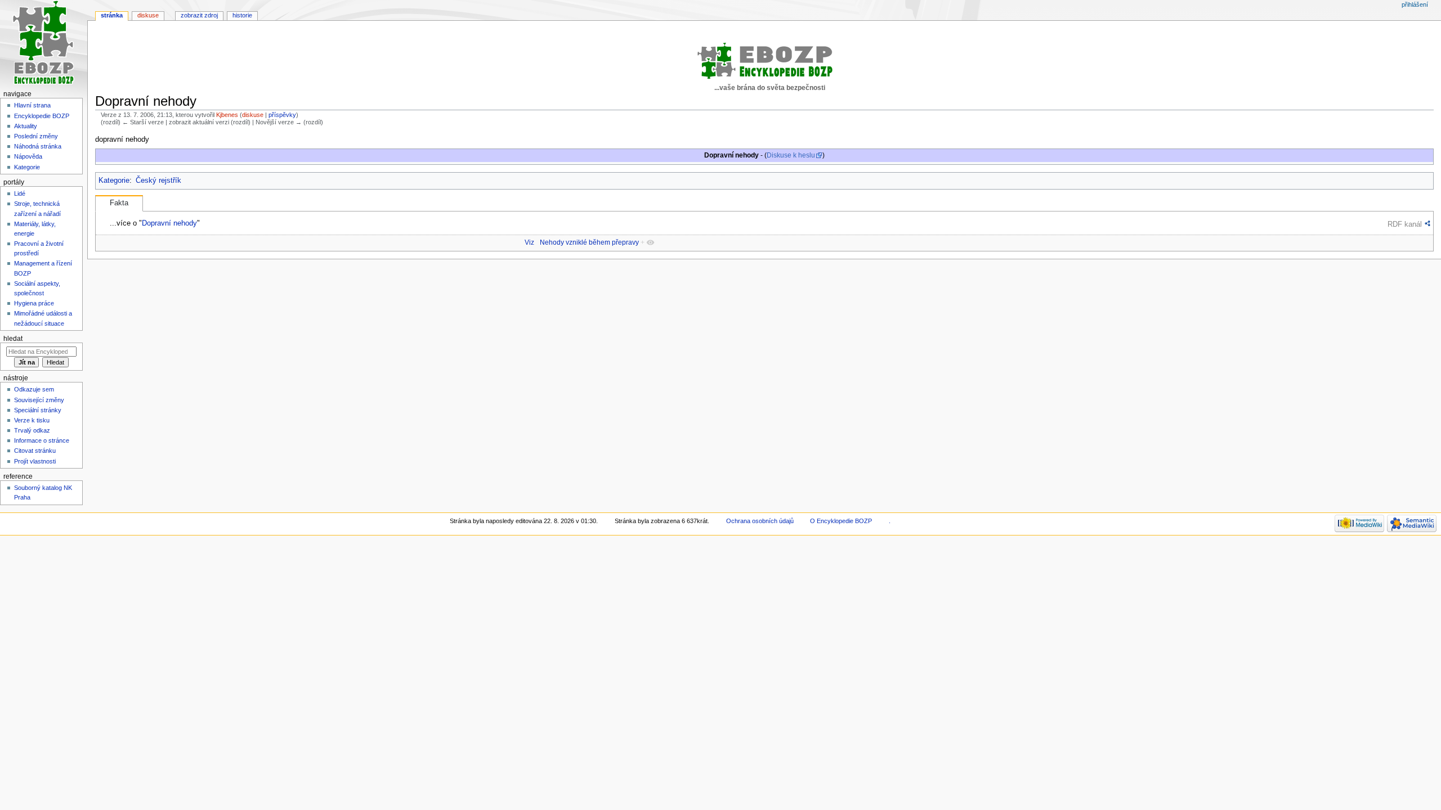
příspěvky (282, 114)
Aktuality (25, 126)
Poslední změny (36, 136)
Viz (529, 242)
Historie (242, 15)
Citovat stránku (35, 450)
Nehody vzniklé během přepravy (589, 242)
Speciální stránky (37, 410)
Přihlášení (1415, 4)
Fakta (119, 203)
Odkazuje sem (34, 389)
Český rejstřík (158, 180)
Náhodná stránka (37, 146)
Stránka (112, 15)
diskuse (252, 114)
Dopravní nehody (169, 223)
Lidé (19, 193)
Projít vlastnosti (35, 461)
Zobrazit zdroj (199, 15)
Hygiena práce (34, 303)
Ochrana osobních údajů (760, 521)
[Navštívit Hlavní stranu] (43, 43)
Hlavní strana (32, 105)
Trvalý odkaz (32, 430)
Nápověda (28, 156)
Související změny (39, 400)
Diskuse (148, 15)
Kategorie (114, 180)
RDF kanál (1405, 224)
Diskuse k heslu (791, 155)
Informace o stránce (41, 440)
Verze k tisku (32, 420)
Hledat (13, 338)
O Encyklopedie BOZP (841, 521)
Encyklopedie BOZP (41, 115)
